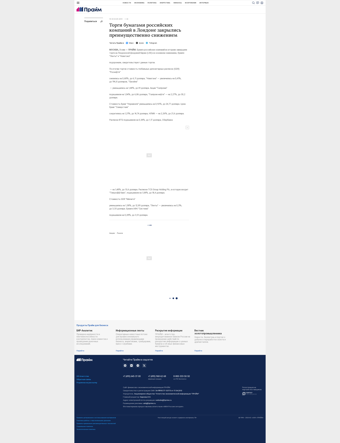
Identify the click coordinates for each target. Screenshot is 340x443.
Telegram (153, 43)
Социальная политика (84, 426)
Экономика (139, 3)
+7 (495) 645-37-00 (132, 376)
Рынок (120, 233)
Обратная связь (83, 379)
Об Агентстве (82, 376)
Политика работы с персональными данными (93, 420)
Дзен (141, 43)
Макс (131, 43)
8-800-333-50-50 (181, 377)
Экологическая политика (85, 429)
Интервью (204, 3)
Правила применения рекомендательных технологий (96, 423)
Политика (152, 3)
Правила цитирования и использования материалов (96, 418)
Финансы (177, 3)
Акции (112, 233)
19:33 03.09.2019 (115, 19)
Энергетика (165, 3)
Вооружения (190, 3)
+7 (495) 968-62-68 (157, 377)
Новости (127, 3)
